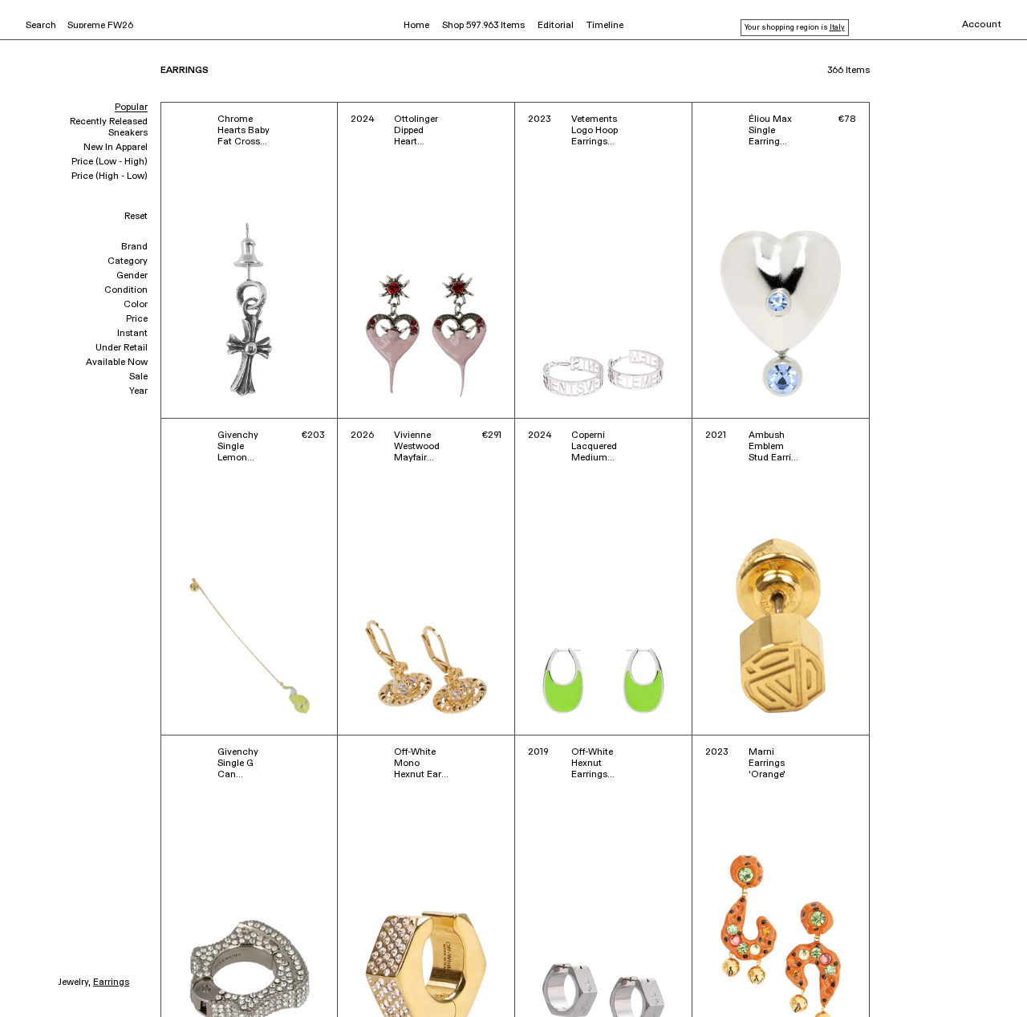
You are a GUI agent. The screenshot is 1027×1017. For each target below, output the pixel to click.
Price (137, 319)
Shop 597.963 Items (483, 25)
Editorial (556, 25)
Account (981, 25)
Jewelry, (74, 982)
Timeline (605, 25)
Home (416, 25)
